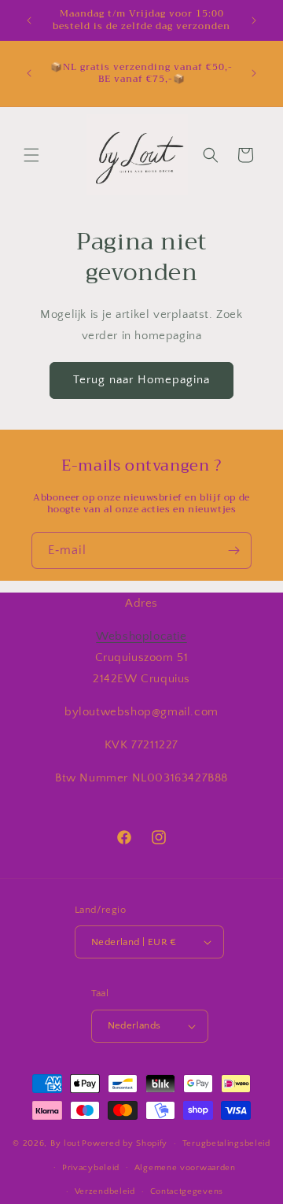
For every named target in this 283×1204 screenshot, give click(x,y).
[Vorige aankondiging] (29, 20)
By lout (65, 1143)
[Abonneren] (233, 550)
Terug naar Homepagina (141, 379)
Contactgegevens (187, 1191)
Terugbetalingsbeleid (226, 1143)
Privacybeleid (90, 1168)
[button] (31, 155)
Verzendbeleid (105, 1191)
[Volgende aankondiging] (254, 20)
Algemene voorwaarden (185, 1168)
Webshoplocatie (141, 636)
